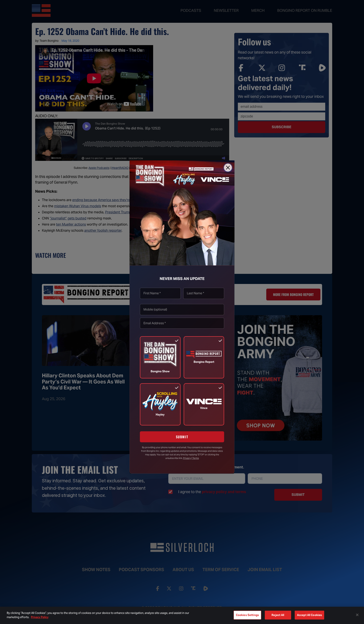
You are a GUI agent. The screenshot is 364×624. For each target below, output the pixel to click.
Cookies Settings (247, 615)
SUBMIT (182, 437)
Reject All (278, 615)
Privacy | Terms (191, 458)
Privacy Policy (39, 617)
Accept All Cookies (309, 615)
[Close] (228, 168)
